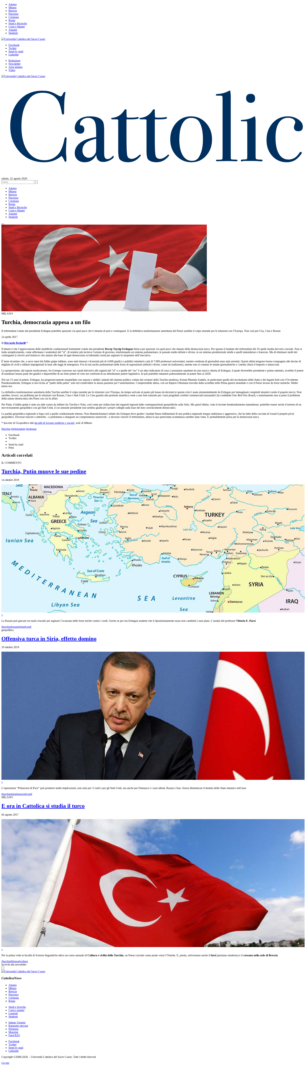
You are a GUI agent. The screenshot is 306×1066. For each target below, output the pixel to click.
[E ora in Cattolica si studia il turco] (153, 946)
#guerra (20, 794)
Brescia (12, 10)
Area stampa (15, 66)
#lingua (14, 961)
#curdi (27, 626)
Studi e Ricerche (17, 23)
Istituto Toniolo (17, 1022)
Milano (12, 7)
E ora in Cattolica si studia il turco (43, 806)
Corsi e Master (16, 26)
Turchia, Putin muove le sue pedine (43, 471)
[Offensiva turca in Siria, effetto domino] (153, 778)
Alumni (12, 29)
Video (11, 70)
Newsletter (14, 63)
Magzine (13, 1032)
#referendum (18, 428)
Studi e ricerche (17, 1006)
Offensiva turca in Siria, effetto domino (49, 638)
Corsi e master (16, 1010)
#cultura (23, 961)
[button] (2, 223)
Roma (11, 20)
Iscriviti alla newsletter (13, 964)
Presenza (13, 1028)
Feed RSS (14, 1035)
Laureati (13, 1013)
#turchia (5, 428)
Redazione (14, 60)
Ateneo (12, 4)
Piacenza (13, 13)
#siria (21, 626)
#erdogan (31, 428)
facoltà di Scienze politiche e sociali (54, 422)
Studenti (13, 33)
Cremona (13, 17)
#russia (14, 626)
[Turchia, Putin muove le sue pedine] (153, 611)
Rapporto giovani (18, 1025)
